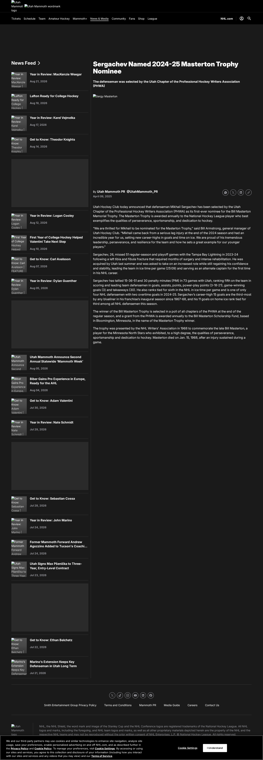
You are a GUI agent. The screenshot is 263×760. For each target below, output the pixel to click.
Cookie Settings (105, 748)
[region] (131, 747)
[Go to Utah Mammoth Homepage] (17, 6)
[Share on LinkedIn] (241, 192)
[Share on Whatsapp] (225, 192)
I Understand (215, 747)
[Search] (249, 18)
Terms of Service (101, 756)
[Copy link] (248, 192)
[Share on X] (233, 192)
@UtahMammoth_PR (142, 191)
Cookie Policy (43, 748)
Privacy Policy (19, 748)
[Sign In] (241, 18)
